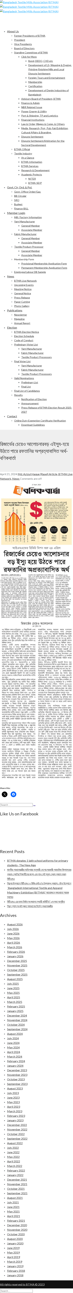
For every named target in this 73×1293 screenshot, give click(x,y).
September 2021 (17, 1193)
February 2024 (16, 1061)
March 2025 (14, 1001)
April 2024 (13, 1052)
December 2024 (17, 1015)
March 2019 (14, 1261)
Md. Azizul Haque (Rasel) (33, 474)
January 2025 (15, 1011)
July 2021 (13, 1202)
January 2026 (15, 956)
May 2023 (13, 1102)
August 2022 (15, 1143)
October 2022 (16, 1134)
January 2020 (15, 1243)
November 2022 (17, 1129)
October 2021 (16, 1188)
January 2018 (15, 1275)
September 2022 (17, 1138)
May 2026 (13, 938)
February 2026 (16, 951)
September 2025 (17, 974)
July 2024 (13, 1038)
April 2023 (13, 1106)
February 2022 (16, 1170)
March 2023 (14, 1111)
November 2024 (17, 1020)
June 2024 (13, 1042)
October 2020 (16, 1234)
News (16, 478)
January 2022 (15, 1175)
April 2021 (13, 1216)
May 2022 (13, 1156)
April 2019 (13, 1257)
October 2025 (16, 970)
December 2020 (17, 1225)
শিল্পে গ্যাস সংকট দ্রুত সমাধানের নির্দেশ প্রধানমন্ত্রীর (30, 906)
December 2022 (17, 1124)
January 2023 (15, 1120)
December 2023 (17, 1070)
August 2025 (15, 979)
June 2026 (13, 933)
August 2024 (15, 1033)
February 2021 (16, 1220)
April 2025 (13, 997)
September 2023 (17, 1083)
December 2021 (17, 1179)
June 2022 (13, 1152)
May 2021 (13, 1211)
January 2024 (15, 1065)
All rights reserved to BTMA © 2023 (22, 1284)
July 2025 (13, 983)
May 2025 (13, 992)
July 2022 (13, 1147)
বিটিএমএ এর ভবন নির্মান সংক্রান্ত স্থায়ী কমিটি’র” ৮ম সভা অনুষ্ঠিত (36, 901)
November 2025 (17, 965)
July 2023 (13, 1093)
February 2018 (16, 1270)
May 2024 (13, 1047)
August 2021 (15, 1197)
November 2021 (17, 1184)
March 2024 (14, 1056)
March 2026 (14, 947)
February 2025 (16, 1006)
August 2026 (15, 924)
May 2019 (13, 1252)
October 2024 (16, 1024)
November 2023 (17, 1074)
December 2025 (17, 960)
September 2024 (17, 1029)
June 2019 (13, 1248)
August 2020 (15, 1238)
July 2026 (13, 929)
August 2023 (15, 1088)
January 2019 (15, 1266)
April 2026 (13, 942)
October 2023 (16, 1079)
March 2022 (14, 1166)
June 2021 (13, 1207)
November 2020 (17, 1229)
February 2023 (16, 1115)
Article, (53, 474)
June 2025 (13, 988)
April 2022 (13, 1161)
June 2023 (13, 1097)
